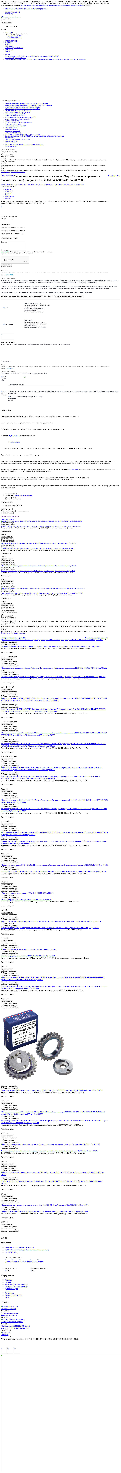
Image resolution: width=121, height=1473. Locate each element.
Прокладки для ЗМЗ (7, 519)
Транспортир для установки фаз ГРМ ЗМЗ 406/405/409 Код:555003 (28, 956)
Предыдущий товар (7, 175)
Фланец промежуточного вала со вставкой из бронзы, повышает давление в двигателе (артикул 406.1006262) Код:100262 (49, 1151)
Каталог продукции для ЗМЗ (96, 638)
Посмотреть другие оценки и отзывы (13, 172)
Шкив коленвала (10, 143)
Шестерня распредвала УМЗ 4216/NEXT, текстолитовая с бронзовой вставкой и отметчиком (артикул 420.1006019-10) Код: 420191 (54, 871)
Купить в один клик (7, 536)
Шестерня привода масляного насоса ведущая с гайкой (22, 134)
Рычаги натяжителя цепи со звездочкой (17, 119)
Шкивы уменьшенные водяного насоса (17, 139)
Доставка (7, 193)
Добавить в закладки (7, 511)
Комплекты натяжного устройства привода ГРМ (20, 117)
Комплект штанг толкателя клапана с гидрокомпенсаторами (24, 144)
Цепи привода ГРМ (11, 127)
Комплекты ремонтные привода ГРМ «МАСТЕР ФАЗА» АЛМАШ (26, 103)
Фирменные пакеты (9, 1315)
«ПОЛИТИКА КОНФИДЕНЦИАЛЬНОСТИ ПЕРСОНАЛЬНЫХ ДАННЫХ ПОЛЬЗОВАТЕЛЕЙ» (52, 5)
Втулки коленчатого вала (13, 124)
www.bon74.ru (73, 469)
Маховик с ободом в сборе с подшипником (18, 122)
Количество (4, 509)
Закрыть (88, 5)
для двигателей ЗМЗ (14, 36)
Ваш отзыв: (4, 250)
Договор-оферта (11, 1289)
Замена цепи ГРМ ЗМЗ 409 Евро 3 (14, 1328)
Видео (7, 1297)
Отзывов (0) (8, 191)
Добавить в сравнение (22, 511)
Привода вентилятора (12, 120)
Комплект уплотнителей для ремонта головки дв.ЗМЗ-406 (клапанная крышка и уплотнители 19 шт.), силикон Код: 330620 (40, 526)
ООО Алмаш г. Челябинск (23, 495)
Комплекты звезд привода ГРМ (15, 114)
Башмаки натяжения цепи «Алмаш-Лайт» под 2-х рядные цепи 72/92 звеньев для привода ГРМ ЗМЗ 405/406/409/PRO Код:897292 (53, 677)
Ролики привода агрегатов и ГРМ (15, 126)
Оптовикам (9, 1293)
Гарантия (7, 198)
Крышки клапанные (11, 141)
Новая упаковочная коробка (12, 1322)
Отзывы (8, 1291)
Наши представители (13, 1295)
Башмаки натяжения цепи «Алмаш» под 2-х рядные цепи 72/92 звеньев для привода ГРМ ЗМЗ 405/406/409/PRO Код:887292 (51, 646)
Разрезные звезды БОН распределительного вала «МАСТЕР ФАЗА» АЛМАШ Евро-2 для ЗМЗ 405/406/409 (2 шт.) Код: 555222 (52, 1090)
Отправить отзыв (6, 264)
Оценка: (3, 254)
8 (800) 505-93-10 (14, 436)
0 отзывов (4, 516)
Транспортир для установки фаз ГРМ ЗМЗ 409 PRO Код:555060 (26, 899)
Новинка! (4, 1335)
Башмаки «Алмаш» (8, 1309)
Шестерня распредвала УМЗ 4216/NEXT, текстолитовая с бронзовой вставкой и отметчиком (34, 136)
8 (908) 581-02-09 (14, 442)
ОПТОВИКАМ (9, 274)
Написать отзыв (13, 516)
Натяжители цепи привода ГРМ (15, 115)
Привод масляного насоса (13, 132)
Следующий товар (114, 175)
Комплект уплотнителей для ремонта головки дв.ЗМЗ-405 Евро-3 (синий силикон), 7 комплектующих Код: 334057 (38, 548)
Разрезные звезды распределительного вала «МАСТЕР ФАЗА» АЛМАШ (28, 105)
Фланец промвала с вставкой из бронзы (17, 112)
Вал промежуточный (11, 129)
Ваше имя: (4, 242)
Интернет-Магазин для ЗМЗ (16, 1286)
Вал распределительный (12, 131)
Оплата (7, 194)
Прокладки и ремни (11, 146)
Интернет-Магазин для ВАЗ (16, 1284)
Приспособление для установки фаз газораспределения (22, 107)
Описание (8, 189)
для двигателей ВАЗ (14, 37)
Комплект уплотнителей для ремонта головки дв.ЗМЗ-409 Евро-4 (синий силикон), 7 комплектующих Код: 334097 (38, 571)
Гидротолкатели (10, 137)
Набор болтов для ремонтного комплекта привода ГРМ (22, 109)
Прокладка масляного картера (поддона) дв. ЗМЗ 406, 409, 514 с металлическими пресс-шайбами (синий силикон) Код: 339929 (42, 593)
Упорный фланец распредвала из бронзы (18, 110)
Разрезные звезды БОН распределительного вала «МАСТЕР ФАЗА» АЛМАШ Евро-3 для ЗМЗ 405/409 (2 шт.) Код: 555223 (50, 928)
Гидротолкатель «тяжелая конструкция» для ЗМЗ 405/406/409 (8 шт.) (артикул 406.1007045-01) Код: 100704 (44, 1211)
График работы (9, 196)
